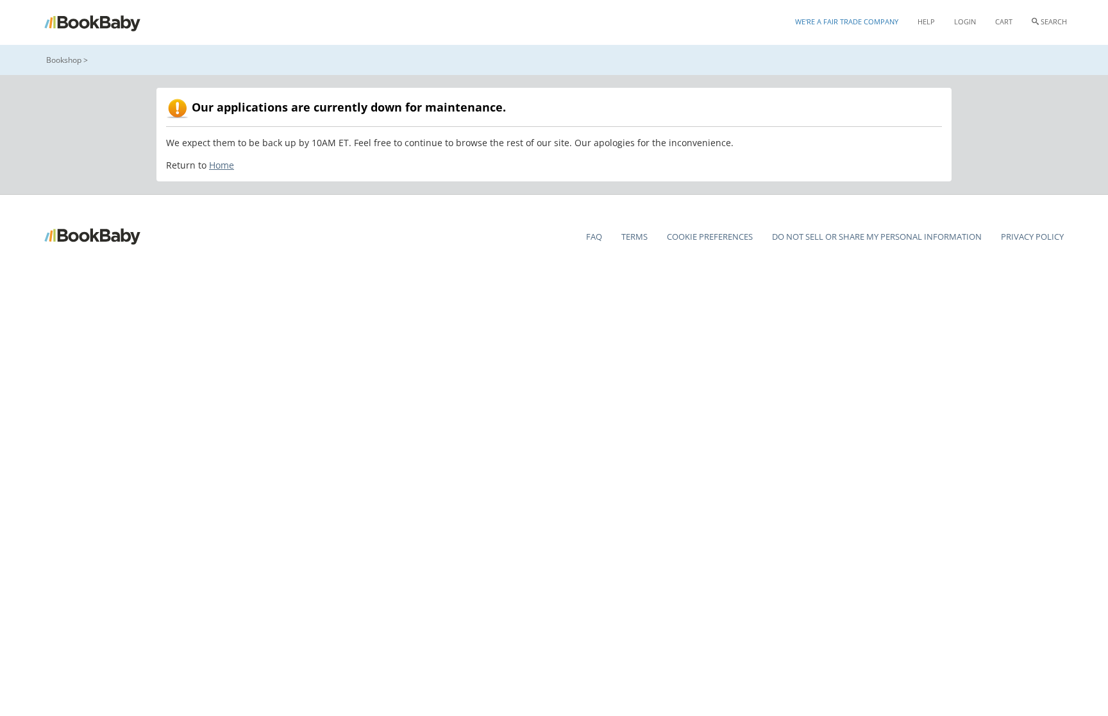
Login (965, 21)
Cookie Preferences (710, 236)
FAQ (594, 236)
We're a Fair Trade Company (846, 21)
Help (926, 21)
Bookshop (63, 59)
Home (221, 165)
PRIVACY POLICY (1032, 236)
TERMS (634, 236)
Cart (1003, 21)
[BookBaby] (103, 22)
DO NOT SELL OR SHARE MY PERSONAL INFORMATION (877, 236)
